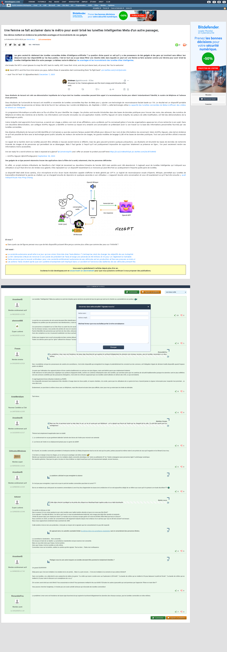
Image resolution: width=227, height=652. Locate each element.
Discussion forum (209, 99)
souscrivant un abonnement (82, 271)
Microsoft (52, 5)
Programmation (81, 5)
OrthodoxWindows (17, 451)
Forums (31, 2)
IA (40, 5)
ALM (44, 5)
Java (58, 5)
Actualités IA (97, 8)
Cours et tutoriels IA (117, 8)
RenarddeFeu (17, 596)
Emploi (84, 2)
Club (108, 2)
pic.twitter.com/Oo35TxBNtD (144, 152)
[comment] (113, 334)
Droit (100, 2)
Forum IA (106, 8)
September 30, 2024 (46, 156)
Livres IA (129, 8)
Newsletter (74, 2)
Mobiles (103, 5)
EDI (72, 5)
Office (96, 5)
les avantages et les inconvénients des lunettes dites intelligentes (105, 60)
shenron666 (17, 321)
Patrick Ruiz (30, 39)
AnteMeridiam (17, 397)
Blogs (56, 2)
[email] (119, 317)
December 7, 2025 (47, 75)
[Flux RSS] (225, 8)
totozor (17, 497)
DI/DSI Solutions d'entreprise (21, 5)
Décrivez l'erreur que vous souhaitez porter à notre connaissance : (101, 324)
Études (93, 2)
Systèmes (111, 5)
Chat (64, 2)
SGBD (90, 5)
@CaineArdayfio (65, 152)
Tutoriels (41, 2)
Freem (17, 349)
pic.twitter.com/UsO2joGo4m (114, 70)
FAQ (50, 2)
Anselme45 (17, 299)
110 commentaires (44, 40)
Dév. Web (65, 5)
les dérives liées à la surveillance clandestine (95, 531)
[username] (119, 313)
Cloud (35, 5)
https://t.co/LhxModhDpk (120, 152)
